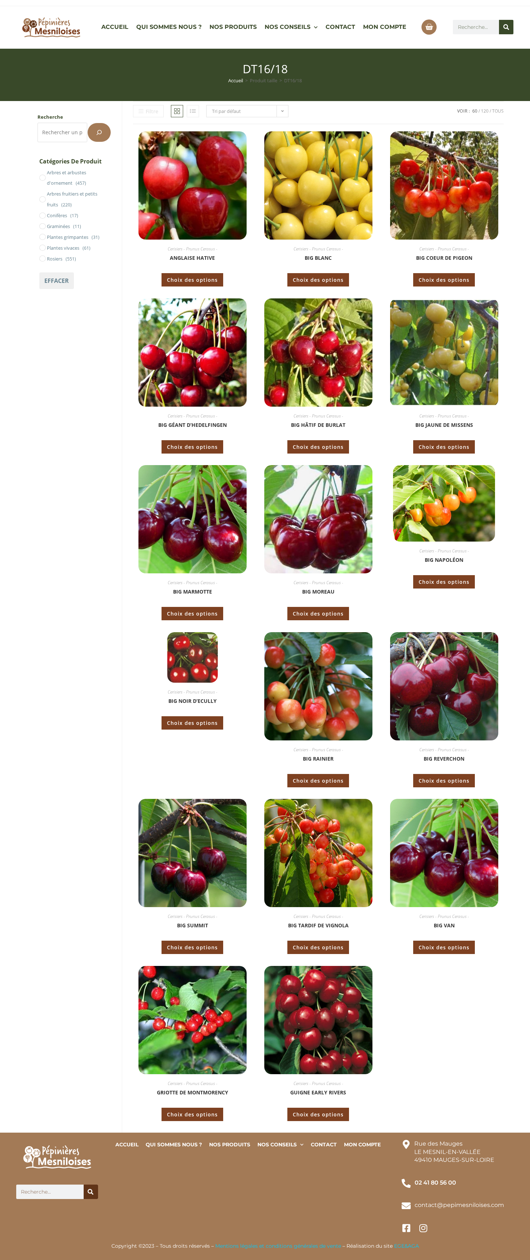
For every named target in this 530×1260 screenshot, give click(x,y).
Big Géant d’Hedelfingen (192, 424)
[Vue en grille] (177, 111)
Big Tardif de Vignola (318, 925)
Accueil (235, 80)
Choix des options (192, 279)
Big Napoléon (444, 559)
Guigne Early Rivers (318, 1092)
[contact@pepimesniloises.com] (406, 1205)
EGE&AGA (406, 1246)
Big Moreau (318, 591)
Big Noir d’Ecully (192, 700)
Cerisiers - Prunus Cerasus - (192, 249)
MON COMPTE (384, 26)
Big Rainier (318, 758)
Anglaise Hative (192, 257)
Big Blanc (318, 257)
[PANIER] (429, 27)
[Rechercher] (506, 27)
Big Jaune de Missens (444, 424)
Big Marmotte (192, 591)
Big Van (444, 925)
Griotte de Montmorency (192, 1092)
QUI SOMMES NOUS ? (169, 26)
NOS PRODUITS (233, 26)
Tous (498, 111)
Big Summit (192, 925)
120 (485, 111)
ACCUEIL (114, 26)
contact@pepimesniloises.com (459, 1205)
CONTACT (340, 26)
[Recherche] (99, 132)
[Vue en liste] (193, 111)
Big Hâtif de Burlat (318, 424)
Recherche (50, 117)
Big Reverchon (444, 758)
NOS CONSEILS (287, 26)
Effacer (56, 281)
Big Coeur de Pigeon (444, 257)
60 (474, 111)
